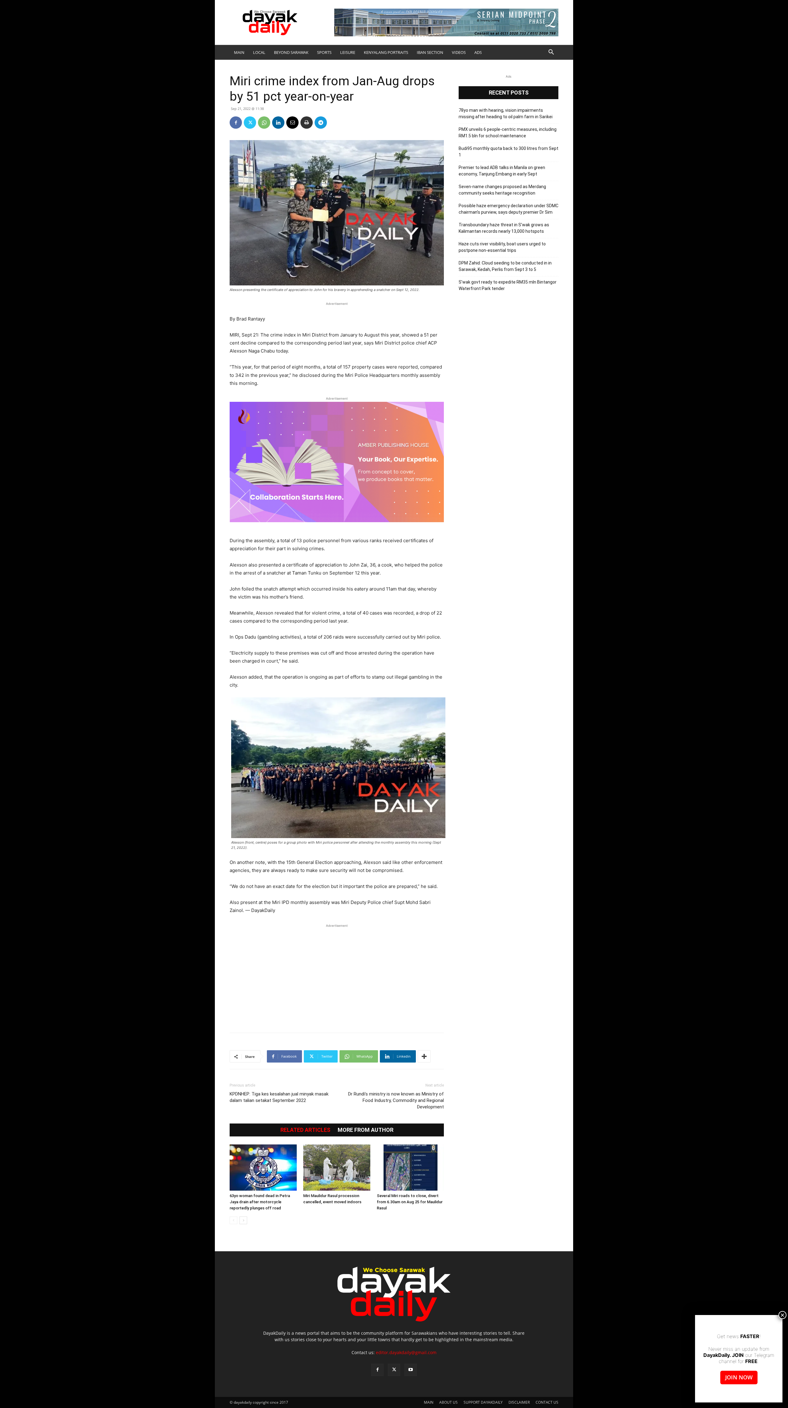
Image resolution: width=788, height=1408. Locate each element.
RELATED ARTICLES (305, 1130)
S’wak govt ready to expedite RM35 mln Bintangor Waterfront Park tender (508, 285)
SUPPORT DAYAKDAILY (483, 1402)
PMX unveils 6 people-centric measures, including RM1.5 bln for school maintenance (508, 132)
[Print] (306, 122)
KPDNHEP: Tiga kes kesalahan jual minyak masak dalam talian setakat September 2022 (279, 1097)
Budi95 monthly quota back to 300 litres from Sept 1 (508, 151)
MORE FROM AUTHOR (365, 1130)
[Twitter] (250, 122)
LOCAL (259, 52)
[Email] (292, 122)
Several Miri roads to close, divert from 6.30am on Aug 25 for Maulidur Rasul (410, 1201)
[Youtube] (410, 1370)
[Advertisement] (336, 975)
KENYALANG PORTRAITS (386, 52)
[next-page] (243, 1220)
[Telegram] (321, 122)
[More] (424, 1056)
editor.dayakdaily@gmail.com (406, 1352)
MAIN (239, 52)
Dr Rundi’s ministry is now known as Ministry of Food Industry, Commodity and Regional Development (396, 1100)
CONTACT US (547, 1402)
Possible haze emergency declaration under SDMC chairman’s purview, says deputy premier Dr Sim (508, 209)
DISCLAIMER (519, 1402)
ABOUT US (448, 1402)
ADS (478, 52)
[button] (551, 53)
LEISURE (347, 52)
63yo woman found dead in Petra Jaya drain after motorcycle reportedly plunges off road (260, 1201)
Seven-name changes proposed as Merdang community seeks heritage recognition (502, 190)
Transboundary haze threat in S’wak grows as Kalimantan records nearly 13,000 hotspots (504, 228)
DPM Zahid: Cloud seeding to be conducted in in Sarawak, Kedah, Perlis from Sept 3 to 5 (505, 266)
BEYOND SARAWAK (291, 52)
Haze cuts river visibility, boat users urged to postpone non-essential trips (502, 247)
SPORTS (324, 52)
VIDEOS (459, 52)
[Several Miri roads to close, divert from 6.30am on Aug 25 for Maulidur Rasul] (410, 1167)
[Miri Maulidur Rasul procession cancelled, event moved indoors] (336, 1167)
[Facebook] (236, 122)
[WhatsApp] (264, 122)
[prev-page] (233, 1220)
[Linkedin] (278, 122)
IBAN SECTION (430, 52)
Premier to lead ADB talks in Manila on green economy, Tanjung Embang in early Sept (502, 170)
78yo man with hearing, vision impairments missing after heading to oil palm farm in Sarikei (506, 113)
